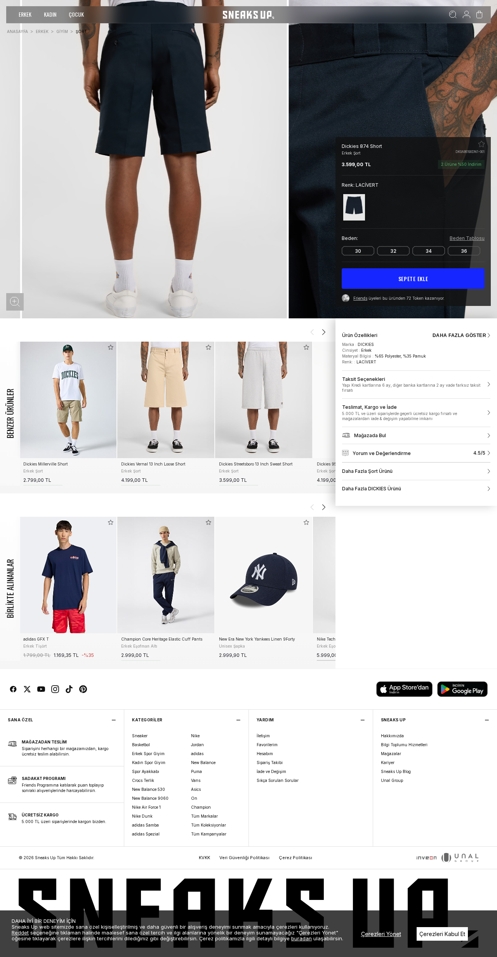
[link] (416, 385)
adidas (197, 753)
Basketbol (141, 744)
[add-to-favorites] (110, 347)
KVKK (204, 857)
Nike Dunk (142, 816)
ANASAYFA (17, 31)
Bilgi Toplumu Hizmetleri (404, 744)
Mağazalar (391, 753)
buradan (301, 938)
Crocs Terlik (143, 780)
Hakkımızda (392, 735)
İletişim (263, 735)
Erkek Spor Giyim (148, 753)
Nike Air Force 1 (146, 807)
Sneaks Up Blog (396, 771)
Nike (195, 735)
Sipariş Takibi (270, 762)
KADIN (50, 14)
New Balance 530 (148, 789)
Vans (195, 780)
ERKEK (25, 14)
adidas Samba (145, 825)
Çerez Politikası (295, 857)
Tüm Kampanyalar (208, 834)
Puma (196, 771)
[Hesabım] (467, 14)
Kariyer (387, 762)
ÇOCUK (76, 14)
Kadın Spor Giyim (148, 762)
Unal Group (392, 780)
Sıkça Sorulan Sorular (278, 780)
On (194, 798)
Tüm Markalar (204, 816)
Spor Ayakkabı (145, 771)
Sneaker (140, 735)
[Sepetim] (479, 14)
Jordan (197, 744)
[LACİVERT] (354, 207)
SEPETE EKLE (413, 278)
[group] (67, 414)
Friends (360, 298)
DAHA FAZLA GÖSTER (459, 335)
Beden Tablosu (467, 238)
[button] (15, 302)
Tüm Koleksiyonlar (208, 825)
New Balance (203, 762)
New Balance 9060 (150, 798)
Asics (196, 789)
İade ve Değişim (271, 771)
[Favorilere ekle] (481, 144)
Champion (201, 807)
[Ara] (453, 14)
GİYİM (62, 31)
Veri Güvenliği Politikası (244, 857)
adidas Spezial (146, 834)
